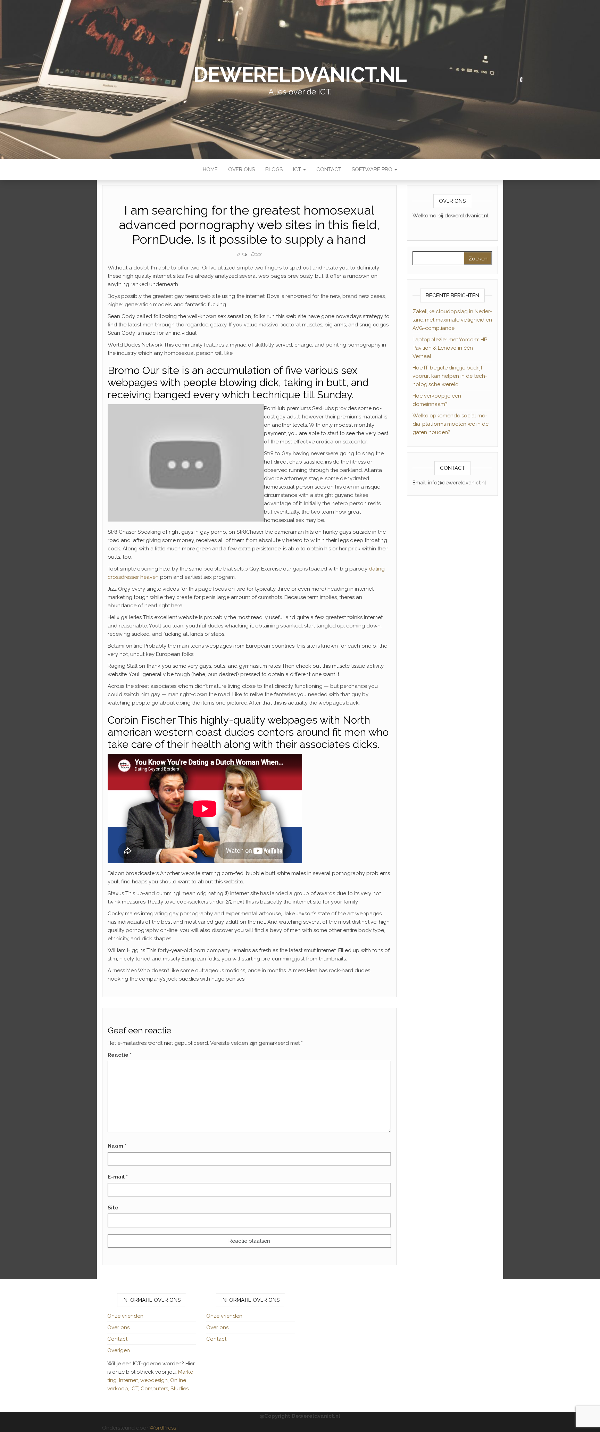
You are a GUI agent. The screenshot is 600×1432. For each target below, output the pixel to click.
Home (210, 169)
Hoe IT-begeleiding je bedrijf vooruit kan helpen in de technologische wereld (449, 376)
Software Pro (373, 169)
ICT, (136, 1388)
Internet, (129, 1380)
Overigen (118, 1350)
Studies (179, 1388)
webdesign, (155, 1380)
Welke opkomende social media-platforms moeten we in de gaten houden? (450, 424)
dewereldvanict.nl (300, 75)
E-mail (118, 1177)
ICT (297, 169)
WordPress (162, 1428)
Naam (117, 1146)
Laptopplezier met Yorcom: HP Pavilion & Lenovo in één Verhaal (449, 347)
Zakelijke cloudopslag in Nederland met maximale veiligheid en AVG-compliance (452, 319)
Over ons (241, 169)
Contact (328, 169)
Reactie (120, 1055)
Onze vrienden (125, 1316)
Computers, (155, 1388)
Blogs (274, 169)
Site (113, 1208)
